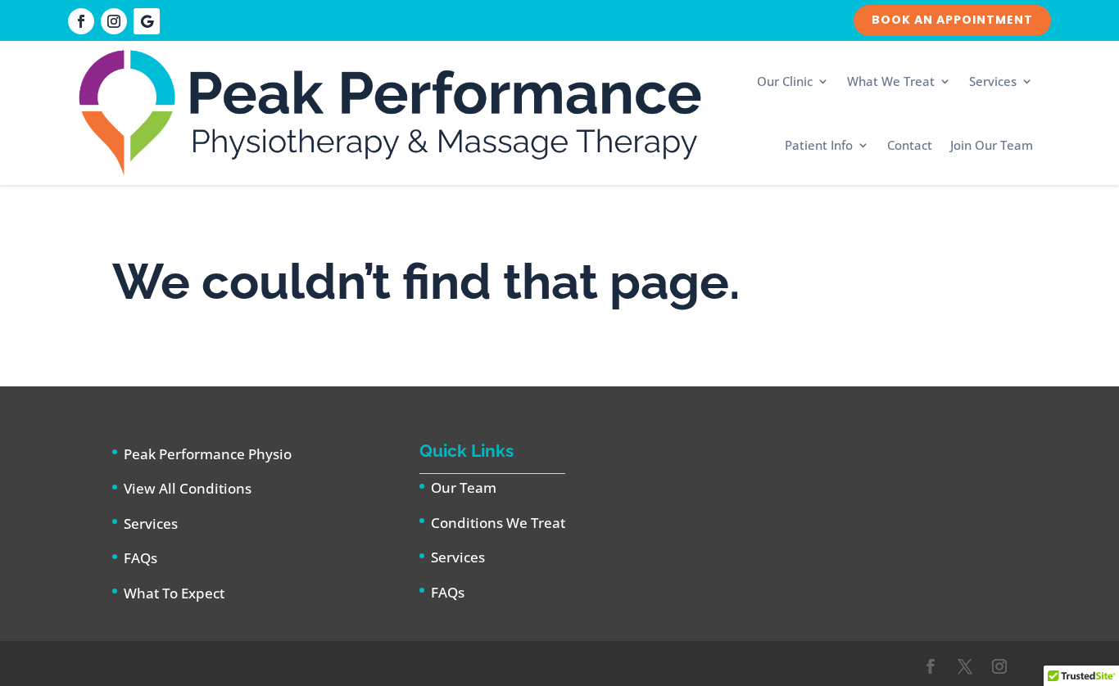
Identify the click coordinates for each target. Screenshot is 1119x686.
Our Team (463, 487)
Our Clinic (785, 81)
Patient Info (819, 145)
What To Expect (174, 593)
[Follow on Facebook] (81, 21)
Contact (909, 145)
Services (993, 81)
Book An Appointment (952, 19)
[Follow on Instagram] (114, 21)
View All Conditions (187, 488)
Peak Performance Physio (208, 454)
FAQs (140, 557)
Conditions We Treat (498, 522)
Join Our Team (991, 145)
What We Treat (891, 81)
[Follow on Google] (147, 21)
